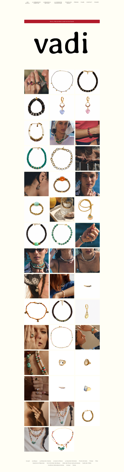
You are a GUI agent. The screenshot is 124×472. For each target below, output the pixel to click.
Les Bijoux (27, 3)
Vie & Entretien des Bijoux (53, 463)
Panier (96, 2)
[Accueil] (62, 12)
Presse (76, 2)
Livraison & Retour (47, 3)
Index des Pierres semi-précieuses (71, 463)
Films (82, 2)
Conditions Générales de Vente (56, 465)
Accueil (28, 461)
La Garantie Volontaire (58, 3)
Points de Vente (68, 3)
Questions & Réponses (38, 463)
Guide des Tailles (87, 463)
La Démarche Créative (36, 3)
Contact (89, 2)
